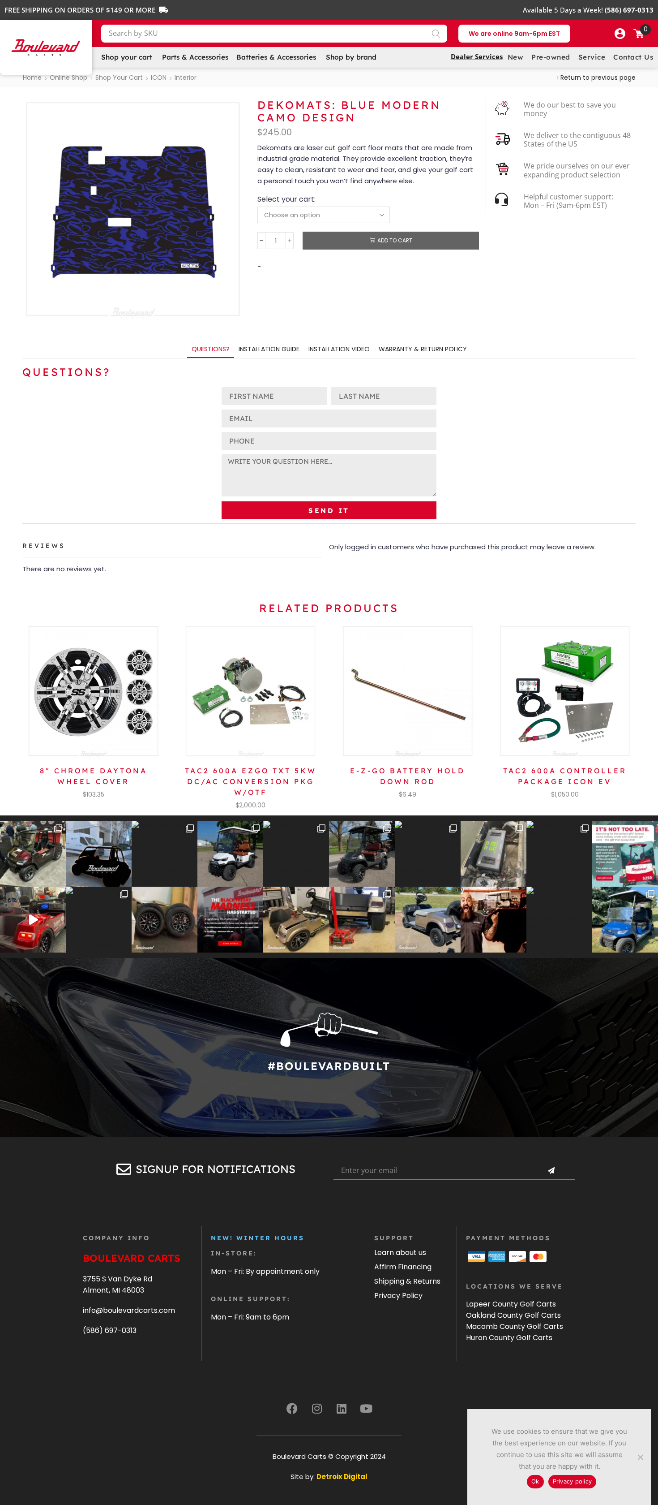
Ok (535, 1481)
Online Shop (68, 77)
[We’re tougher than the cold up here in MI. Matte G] (164, 854)
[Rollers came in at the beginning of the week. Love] (164, 920)
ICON (159, 77)
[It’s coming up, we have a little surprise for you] (99, 854)
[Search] (436, 34)
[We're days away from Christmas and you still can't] (625, 854)
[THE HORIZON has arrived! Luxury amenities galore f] (625, 920)
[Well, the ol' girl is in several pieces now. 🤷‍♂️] (296, 920)
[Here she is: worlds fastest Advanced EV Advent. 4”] (99, 920)
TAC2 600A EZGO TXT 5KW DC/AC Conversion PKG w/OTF (250, 781)
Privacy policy (572, 1481)
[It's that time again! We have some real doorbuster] (230, 920)
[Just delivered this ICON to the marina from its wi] (362, 854)
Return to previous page (598, 77)
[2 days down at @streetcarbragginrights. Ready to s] (296, 854)
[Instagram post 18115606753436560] (559, 854)
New (516, 57)
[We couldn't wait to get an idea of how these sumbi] (362, 920)
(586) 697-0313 (110, 1330)
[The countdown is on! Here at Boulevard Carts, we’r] (493, 920)
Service (592, 57)
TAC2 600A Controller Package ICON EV (565, 776)
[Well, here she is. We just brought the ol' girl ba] (428, 920)
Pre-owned (550, 57)
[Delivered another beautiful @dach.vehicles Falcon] (230, 854)
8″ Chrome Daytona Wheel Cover (93, 776)
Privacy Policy (398, 1295)
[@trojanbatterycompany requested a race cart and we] (33, 854)
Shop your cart (119, 77)
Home (32, 77)
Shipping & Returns (407, 1281)
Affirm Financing (403, 1267)
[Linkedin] (341, 1408)
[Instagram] (317, 1408)
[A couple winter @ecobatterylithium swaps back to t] (493, 854)
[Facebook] (292, 1408)
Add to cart (394, 240)
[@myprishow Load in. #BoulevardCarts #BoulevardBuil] (33, 920)
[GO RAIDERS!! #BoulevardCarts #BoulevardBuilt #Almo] (559, 920)
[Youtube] (366, 1408)
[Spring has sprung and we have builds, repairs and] (428, 854)
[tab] (210, 349)
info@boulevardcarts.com (129, 1310)
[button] (620, 33)
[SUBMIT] (551, 1171)
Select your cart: (286, 199)
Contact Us (633, 57)
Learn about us (400, 1252)
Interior (186, 77)
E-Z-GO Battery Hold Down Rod (407, 776)
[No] (640, 1457)
